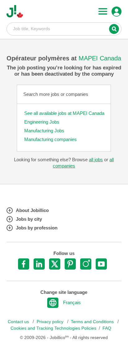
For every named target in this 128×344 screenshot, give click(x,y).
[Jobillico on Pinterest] (70, 264)
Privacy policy (51, 321)
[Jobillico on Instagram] (85, 264)
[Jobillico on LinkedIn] (39, 264)
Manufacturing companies (50, 139)
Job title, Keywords (64, 28)
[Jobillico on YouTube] (101, 264)
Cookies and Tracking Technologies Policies (53, 328)
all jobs (96, 159)
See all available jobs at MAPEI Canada (64, 113)
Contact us (19, 321)
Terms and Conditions (93, 321)
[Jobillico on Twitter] (54, 264)
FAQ (107, 328)
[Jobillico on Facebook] (23, 264)
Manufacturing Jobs (44, 130)
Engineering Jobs (41, 122)
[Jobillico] (15, 11)
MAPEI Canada (100, 58)
